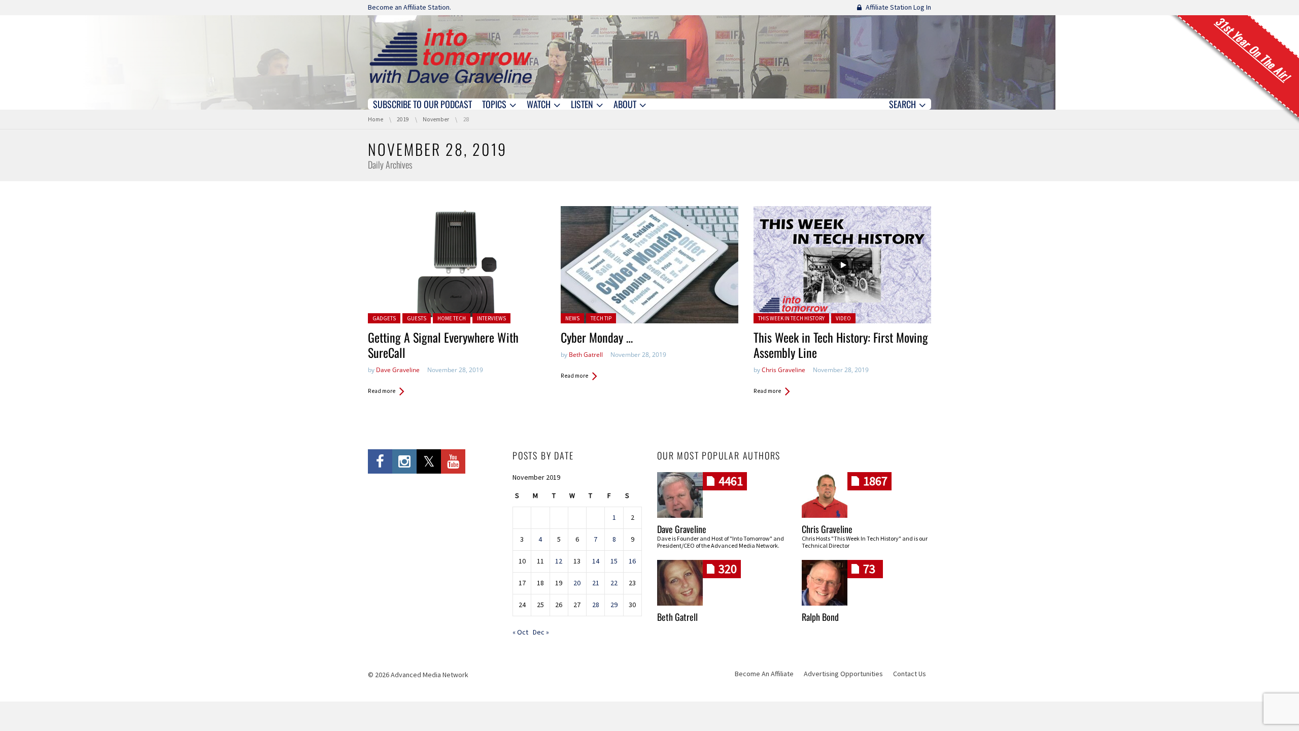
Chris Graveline (783, 370)
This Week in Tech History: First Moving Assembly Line (841, 344)
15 (614, 561)
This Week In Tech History (791, 318)
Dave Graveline (398, 370)
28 (595, 604)
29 (614, 604)
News (572, 318)
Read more (381, 390)
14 (595, 561)
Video (843, 318)
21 (595, 582)
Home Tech (451, 318)
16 (632, 561)
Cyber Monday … (597, 337)
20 (576, 582)
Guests (416, 318)
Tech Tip (601, 318)
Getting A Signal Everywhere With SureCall (443, 344)
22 (614, 582)
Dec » (541, 632)
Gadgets (384, 318)
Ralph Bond (820, 616)
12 (558, 561)
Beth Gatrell (586, 354)
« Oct (520, 632)
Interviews (491, 318)
